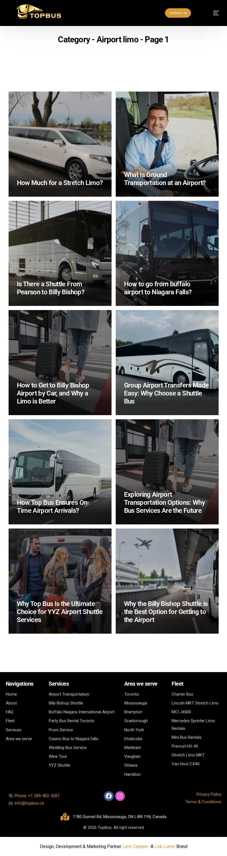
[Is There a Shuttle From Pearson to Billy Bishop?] (60, 253)
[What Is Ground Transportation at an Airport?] (167, 144)
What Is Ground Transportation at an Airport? (165, 179)
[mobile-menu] (210, 13)
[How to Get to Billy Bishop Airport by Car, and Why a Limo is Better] (60, 362)
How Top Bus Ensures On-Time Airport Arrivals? (53, 506)
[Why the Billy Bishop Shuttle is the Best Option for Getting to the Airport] (167, 581)
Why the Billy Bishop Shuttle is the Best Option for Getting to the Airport (166, 612)
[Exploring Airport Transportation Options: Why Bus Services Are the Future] (167, 471)
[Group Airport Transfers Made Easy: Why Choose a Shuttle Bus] (167, 362)
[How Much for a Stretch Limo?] (60, 144)
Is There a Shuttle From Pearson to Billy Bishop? (50, 288)
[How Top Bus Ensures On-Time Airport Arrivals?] (60, 471)
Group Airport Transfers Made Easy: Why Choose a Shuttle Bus (166, 393)
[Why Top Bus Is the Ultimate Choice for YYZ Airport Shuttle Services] (60, 581)
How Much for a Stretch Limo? (60, 183)
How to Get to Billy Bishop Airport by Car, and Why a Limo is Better (53, 393)
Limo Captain (135, 846)
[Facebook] (109, 796)
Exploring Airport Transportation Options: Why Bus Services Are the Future (164, 502)
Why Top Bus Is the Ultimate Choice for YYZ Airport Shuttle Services (60, 612)
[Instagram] (120, 796)
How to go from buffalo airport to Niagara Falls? (158, 288)
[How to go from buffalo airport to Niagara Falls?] (167, 253)
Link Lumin (164, 846)
